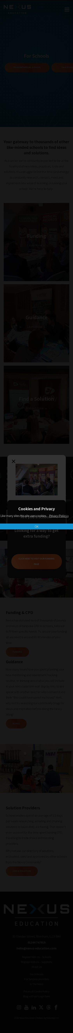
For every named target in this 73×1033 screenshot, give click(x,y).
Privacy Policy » (59, 516)
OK (37, 526)
